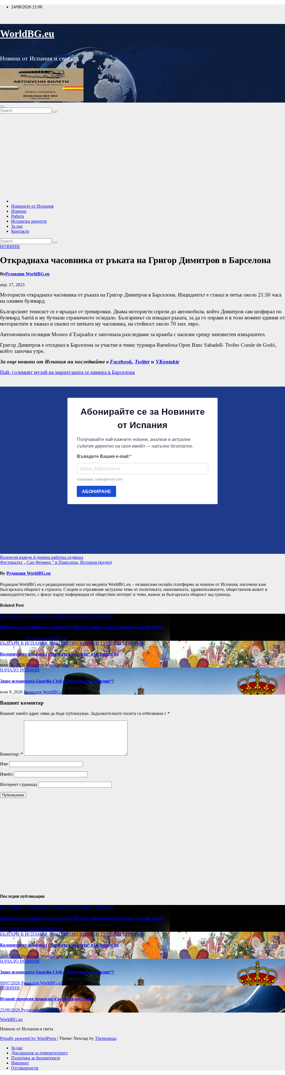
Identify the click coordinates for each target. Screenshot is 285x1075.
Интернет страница (18, 784)
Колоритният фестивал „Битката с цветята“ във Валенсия (59, 654)
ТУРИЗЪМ (102, 616)
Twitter (142, 362)
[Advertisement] (142, 155)
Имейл (6, 774)
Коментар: (11, 754)
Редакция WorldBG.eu (27, 273)
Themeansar (105, 1038)
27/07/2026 (10, 929)
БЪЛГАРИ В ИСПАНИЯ (24, 616)
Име (4, 763)
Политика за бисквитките (35, 1057)
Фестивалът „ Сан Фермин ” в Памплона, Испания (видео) (56, 562)
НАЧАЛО (10, 670)
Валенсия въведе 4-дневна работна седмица (41, 557)
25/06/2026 (10, 1010)
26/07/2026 (10, 956)
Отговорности (24, 1068)
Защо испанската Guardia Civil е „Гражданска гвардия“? (57, 681)
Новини (18, 211)
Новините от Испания (32, 206)
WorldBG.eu (27, 33)
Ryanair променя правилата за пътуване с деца (47, 998)
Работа (17, 216)
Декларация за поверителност (39, 1052)
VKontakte (167, 362)
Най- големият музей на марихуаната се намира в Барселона (67, 372)
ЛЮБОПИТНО (64, 643)
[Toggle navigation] (2, 106)
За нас (17, 226)
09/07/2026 (10, 983)
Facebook (121, 362)
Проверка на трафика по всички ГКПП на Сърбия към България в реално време (82, 627)
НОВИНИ (10, 246)
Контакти (20, 231)
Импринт (20, 1063)
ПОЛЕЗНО (81, 616)
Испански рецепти (29, 221)
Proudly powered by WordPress (28, 1038)
